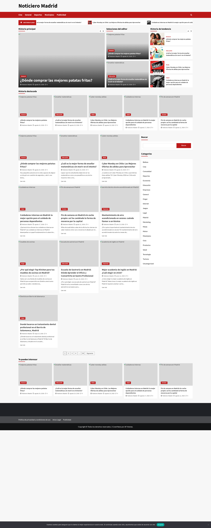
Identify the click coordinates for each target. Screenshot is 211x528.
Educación (112, 76)
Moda (167, 65)
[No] (208, 525)
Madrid (145, 217)
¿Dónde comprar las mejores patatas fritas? (56, 80)
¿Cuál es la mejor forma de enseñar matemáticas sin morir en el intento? (44, 22)
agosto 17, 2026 (145, 127)
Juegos (145, 208)
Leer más (22, 181)
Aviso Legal (57, 420)
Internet (146, 204)
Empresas (105, 209)
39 (83, 353)
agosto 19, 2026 (127, 84)
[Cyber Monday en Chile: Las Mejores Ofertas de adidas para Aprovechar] (157, 67)
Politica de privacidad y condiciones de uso (34, 420)
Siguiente (90, 353)
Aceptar (160, 524)
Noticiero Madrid (37, 6)
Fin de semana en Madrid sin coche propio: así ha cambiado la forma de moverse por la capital (174, 122)
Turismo (164, 115)
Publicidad (61, 15)
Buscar (144, 137)
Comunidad (147, 171)
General (28, 15)
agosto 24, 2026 (39, 84)
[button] (191, 15)
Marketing (147, 222)
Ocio (144, 241)
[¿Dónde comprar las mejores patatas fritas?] (61, 60)
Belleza (145, 162)
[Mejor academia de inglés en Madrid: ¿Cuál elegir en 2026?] (119, 253)
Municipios (49, 15)
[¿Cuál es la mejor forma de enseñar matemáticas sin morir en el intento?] (157, 53)
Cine (20, 15)
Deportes (38, 15)
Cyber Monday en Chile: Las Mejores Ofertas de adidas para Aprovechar (104, 22)
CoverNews (116, 427)
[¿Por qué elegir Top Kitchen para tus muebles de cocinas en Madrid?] (38, 253)
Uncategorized (148, 264)
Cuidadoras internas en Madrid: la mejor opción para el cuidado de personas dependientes (169, 22)
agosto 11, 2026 (180, 127)
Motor (145, 231)
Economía (146, 181)
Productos (147, 245)
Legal (145, 213)
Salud (167, 78)
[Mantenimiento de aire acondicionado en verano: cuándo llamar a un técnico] (119, 199)
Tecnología (147, 254)
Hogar (23, 264)
